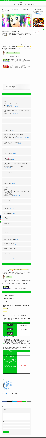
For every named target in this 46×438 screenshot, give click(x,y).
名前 (4, 421)
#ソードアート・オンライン (18, 137)
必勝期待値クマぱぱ (23, 2)
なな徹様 (5, 387)
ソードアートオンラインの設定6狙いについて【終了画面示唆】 (17, 65)
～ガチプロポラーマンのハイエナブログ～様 (9, 385)
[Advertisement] (16, 76)
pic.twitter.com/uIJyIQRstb (7, 167)
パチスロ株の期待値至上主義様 (8, 384)
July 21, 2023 (12, 130)
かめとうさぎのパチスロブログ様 (8, 382)
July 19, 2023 (15, 232)
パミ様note (5, 390)
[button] (4, 401)
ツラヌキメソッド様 (6, 381)
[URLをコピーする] (29, 401)
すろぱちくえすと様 (6, 383)
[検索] (43, 0)
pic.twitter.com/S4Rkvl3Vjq (18, 143)
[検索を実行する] (43, 29)
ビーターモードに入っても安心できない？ (11, 87)
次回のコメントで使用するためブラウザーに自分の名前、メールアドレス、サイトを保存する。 (14, 429)
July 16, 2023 (13, 159)
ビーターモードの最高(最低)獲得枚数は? (11, 86)
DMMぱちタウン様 (5, 336)
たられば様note (6, 389)
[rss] (42, 0)
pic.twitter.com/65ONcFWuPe (16, 195)
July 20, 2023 (11, 138)
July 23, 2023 (16, 106)
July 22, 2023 (14, 153)
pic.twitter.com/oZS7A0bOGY (20, 173)
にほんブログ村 (39, 14)
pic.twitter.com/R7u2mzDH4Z (17, 113)
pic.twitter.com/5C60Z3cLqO (9, 105)
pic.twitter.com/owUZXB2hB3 (25, 137)
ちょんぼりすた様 (6, 386)
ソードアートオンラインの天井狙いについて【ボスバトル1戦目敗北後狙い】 (19, 59)
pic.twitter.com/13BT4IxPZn (12, 158)
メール (4, 424)
